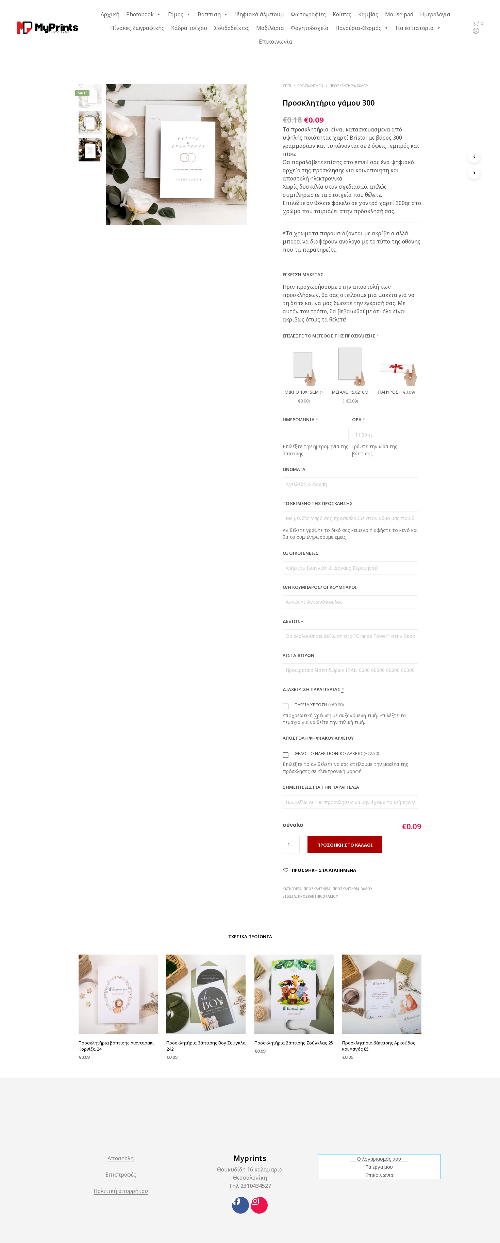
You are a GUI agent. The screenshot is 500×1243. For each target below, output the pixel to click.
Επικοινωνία (275, 41)
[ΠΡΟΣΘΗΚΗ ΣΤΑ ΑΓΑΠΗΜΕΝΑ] (118, 1016)
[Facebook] (240, 1205)
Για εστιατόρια (415, 28)
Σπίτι (287, 85)
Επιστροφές (120, 1175)
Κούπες (342, 14)
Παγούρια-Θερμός (358, 28)
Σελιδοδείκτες (231, 28)
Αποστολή (120, 1158)
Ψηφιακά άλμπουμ (259, 14)
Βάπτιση (209, 14)
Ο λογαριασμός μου (379, 1159)
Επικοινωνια (379, 1175)
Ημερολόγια (435, 14)
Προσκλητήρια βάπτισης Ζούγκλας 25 (293, 1043)
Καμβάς (368, 14)
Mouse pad (399, 14)
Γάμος (175, 14)
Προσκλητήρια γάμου (349, 85)
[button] (478, 23)
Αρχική (110, 14)
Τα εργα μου (379, 1167)
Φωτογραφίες (308, 14)
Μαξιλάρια (270, 28)
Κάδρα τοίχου (189, 28)
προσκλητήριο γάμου (318, 896)
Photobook (140, 14)
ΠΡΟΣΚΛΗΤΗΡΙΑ (310, 85)
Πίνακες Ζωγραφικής (137, 28)
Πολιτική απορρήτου (121, 1191)
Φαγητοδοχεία (310, 28)
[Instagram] (259, 1205)
